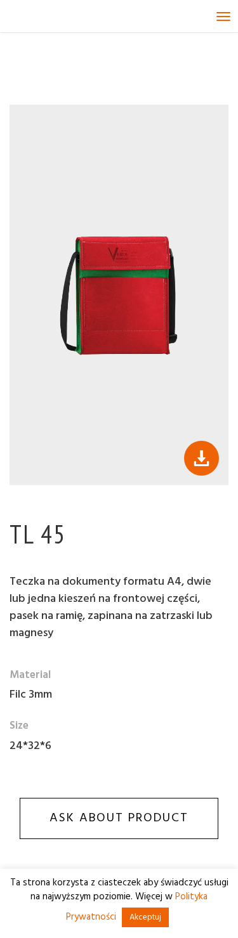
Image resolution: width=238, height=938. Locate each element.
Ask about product (119, 818)
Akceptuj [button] (145, 917)
